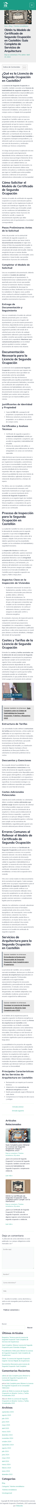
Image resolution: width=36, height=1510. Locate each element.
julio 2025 (5, 1418)
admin (4, 1376)
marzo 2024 (6, 1464)
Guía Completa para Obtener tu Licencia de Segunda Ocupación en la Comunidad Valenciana (16, 1378)
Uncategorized (7, 1493)
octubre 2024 (6, 1441)
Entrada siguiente (18, 1111)
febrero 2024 (6, 1468)
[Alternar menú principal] (32, 5)
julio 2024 (5, 1451)
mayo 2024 (6, 1458)
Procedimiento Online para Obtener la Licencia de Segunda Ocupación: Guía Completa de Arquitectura (17, 1353)
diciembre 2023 (7, 1474)
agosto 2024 (6, 1448)
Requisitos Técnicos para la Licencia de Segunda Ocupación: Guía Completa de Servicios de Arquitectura (15, 1339)
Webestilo (19, 1506)
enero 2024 (6, 1471)
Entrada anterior (18, 1107)
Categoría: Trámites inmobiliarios (13, 1486)
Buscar (4, 1324)
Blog (10, 26)
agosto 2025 (6, 1415)
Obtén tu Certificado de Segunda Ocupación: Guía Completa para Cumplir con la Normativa (18, 1199)
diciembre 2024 (7, 1435)
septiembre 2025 (8, 1412)
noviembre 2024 (7, 1438)
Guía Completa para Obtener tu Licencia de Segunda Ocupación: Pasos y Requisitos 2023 (18, 1148)
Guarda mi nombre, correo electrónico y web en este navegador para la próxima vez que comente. (17, 1301)
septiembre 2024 (8, 1445)
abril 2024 (5, 1461)
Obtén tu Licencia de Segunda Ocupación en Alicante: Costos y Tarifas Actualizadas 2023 (15, 1393)
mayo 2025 (6, 1425)
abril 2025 (5, 1428)
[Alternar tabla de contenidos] (23, 67)
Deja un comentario (11, 55)
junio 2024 (5, 1455)
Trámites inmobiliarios (21, 26)
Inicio (6, 26)
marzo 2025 (6, 1432)
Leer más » (9, 1176)
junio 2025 (5, 1422)
